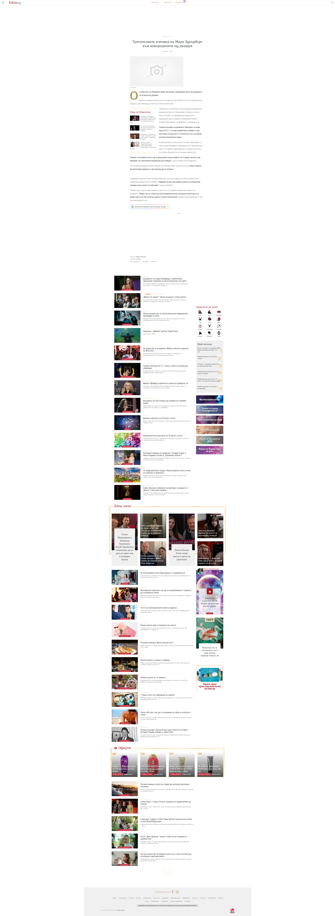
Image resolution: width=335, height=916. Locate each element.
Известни (167, 36)
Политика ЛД (155, 901)
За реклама (164, 901)
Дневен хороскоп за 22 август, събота (207, 357)
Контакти (187, 901)
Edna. (15, 2)
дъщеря (146, 261)
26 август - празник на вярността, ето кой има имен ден (209, 365)
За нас (147, 901)
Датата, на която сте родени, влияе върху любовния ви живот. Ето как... (209, 350)
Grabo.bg (194, 898)
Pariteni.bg (203, 898)
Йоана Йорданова (211, 569)
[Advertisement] (155, 231)
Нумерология (181, 2)
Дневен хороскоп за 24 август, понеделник (207, 387)
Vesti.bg (131, 898)
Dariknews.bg (147, 898)
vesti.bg (138, 259)
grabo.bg (146, 328)
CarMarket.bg (212, 898)
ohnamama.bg (156, 294)
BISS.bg (220, 898)
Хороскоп (167, 2)
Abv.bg (114, 898)
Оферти (124, 748)
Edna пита (122, 506)
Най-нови (154, 2)
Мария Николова (141, 257)
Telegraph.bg (186, 898)
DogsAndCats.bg (175, 898)
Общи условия (120, 910)
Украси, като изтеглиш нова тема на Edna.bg (210, 686)
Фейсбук (154, 261)
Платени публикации (176, 901)
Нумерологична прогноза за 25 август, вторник (208, 372)
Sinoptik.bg (165, 898)
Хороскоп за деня (207, 307)
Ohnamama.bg (123, 898)
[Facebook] (172, 892)
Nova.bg (138, 898)
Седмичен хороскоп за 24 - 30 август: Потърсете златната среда (209, 380)
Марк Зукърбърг (135, 261)
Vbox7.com (156, 898)
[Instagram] (177, 892)
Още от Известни (140, 112)
